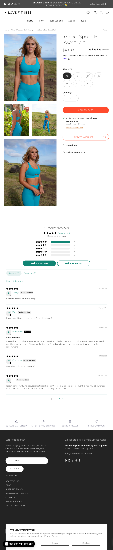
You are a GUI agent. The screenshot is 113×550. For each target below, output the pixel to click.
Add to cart (85, 110)
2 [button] (55, 398)
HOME (30, 21)
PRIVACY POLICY (14, 501)
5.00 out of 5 (64, 233)
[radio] (67, 76)
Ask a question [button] (73, 263)
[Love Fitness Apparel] (18, 12)
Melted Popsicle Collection (21, 30)
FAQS (8, 485)
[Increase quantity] (76, 98)
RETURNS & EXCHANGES (17, 493)
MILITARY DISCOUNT (16, 505)
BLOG (83, 21)
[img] (12, 289)
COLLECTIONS (56, 21)
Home (6, 30)
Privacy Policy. (51, 536)
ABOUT (71, 21)
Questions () (30, 273)
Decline (86, 543)
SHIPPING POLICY (14, 489)
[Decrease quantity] (65, 98)
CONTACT (10, 497)
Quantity (67, 92)
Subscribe (14, 469)
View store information (74, 127)
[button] (41, 242)
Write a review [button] (39, 263)
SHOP (41, 21)
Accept (55, 543)
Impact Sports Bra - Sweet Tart (44, 30)
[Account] (94, 12)
